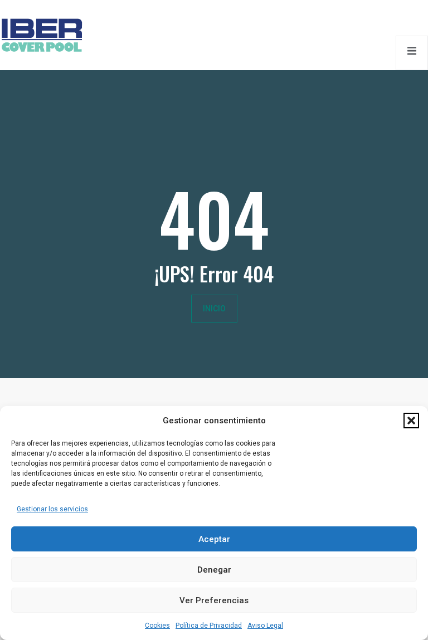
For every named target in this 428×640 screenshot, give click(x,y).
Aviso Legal (265, 625)
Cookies (157, 625)
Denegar (214, 570)
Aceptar (214, 539)
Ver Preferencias (214, 600)
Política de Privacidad (209, 625)
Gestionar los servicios (52, 509)
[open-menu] (412, 53)
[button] (411, 420)
